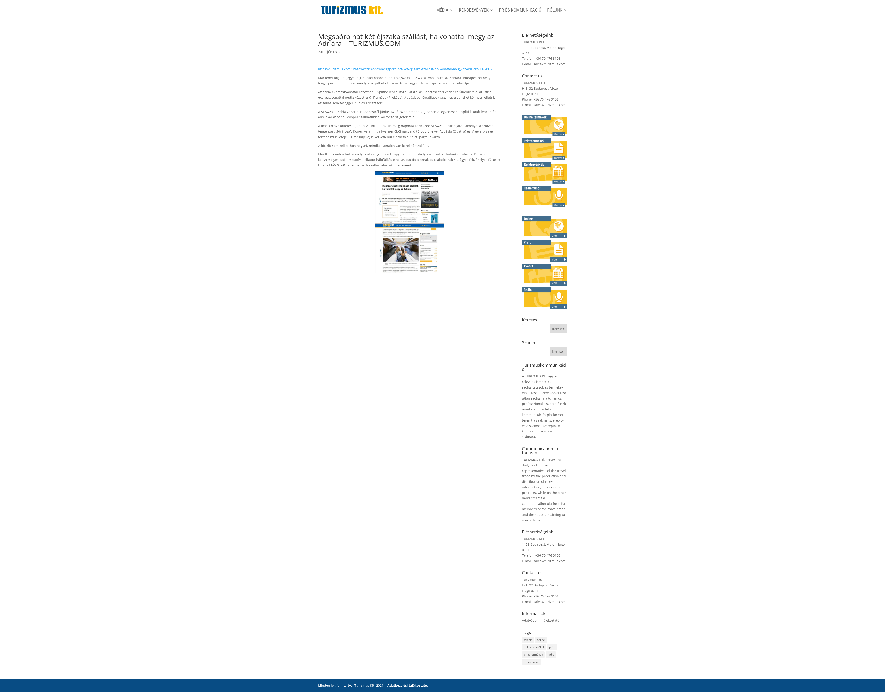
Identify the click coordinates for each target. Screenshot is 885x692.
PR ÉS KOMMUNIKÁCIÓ (520, 10)
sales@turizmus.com (550, 64)
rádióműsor (531, 662)
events (528, 640)
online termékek (534, 647)
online (541, 640)
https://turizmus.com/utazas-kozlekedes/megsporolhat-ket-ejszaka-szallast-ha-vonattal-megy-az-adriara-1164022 (405, 69)
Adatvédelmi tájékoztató (540, 620)
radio (550, 654)
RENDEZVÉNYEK (474, 10)
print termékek (533, 654)
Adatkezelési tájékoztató (407, 685)
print (552, 647)
